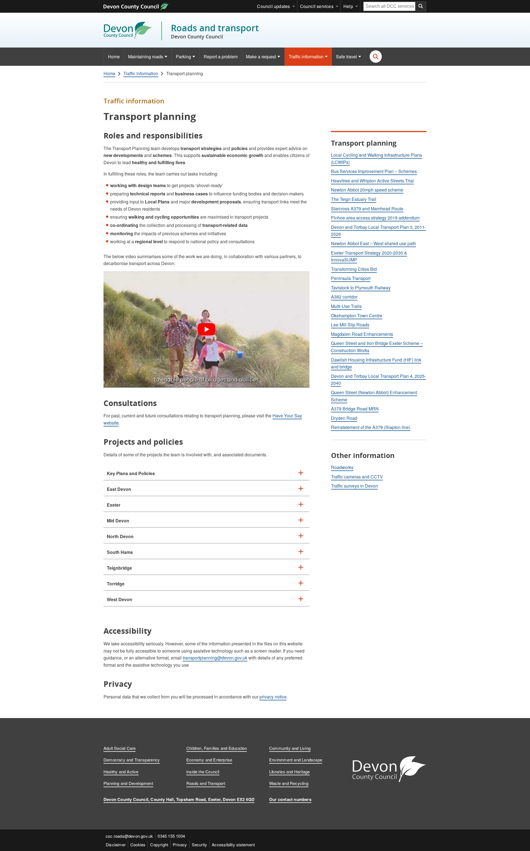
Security (199, 844)
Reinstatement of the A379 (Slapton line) (370, 427)
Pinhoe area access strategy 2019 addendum (375, 217)
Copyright (159, 844)
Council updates (273, 6)
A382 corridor (344, 297)
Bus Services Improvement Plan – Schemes (374, 171)
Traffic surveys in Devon (354, 486)
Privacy (180, 844)
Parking (183, 56)
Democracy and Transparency (132, 760)
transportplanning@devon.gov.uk (215, 657)
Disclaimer (116, 844)
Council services (316, 6)
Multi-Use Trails (346, 306)
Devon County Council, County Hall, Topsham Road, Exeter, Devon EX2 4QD (179, 799)
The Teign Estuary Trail (353, 199)
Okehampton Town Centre (356, 315)
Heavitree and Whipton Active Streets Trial (372, 180)
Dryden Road (344, 418)
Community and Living (290, 748)
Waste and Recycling (288, 783)
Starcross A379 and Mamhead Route (367, 208)
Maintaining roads (145, 56)
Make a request (261, 56)
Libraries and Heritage (289, 771)
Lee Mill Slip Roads (350, 324)
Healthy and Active (121, 771)
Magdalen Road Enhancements (362, 334)
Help (348, 6)
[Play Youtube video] (206, 329)
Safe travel (346, 56)
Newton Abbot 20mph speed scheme (367, 190)
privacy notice (273, 696)
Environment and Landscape (295, 760)
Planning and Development (128, 783)
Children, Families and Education (216, 748)
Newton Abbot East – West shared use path (373, 243)
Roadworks (342, 467)
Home (114, 56)
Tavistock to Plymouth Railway (361, 287)
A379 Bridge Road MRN (355, 408)
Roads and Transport (205, 783)
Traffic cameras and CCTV (357, 476)
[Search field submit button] (421, 6)
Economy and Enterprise (209, 760)
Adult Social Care (120, 748)
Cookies (137, 844)
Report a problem (221, 56)
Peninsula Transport (350, 278)
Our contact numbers (290, 799)
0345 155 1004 (171, 836)
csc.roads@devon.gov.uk (129, 836)
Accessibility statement (233, 844)
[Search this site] (376, 56)
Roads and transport (215, 31)
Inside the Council (202, 771)
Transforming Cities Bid (354, 269)
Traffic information (306, 56)
